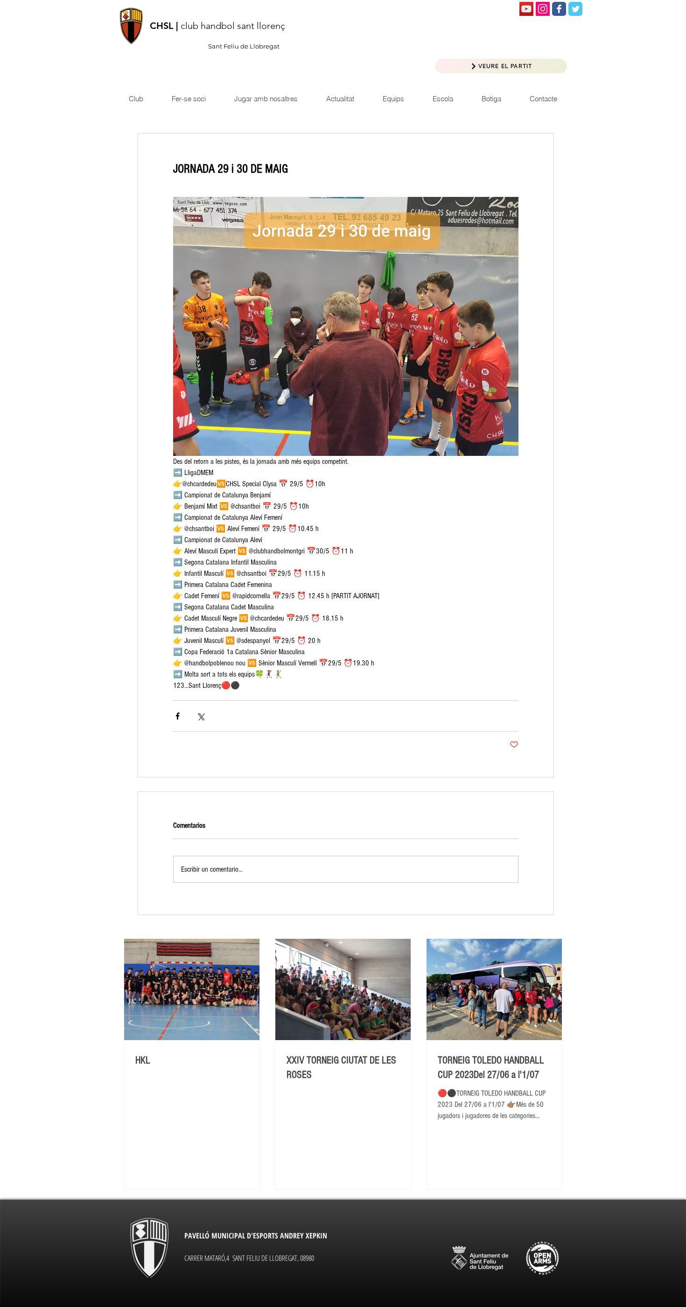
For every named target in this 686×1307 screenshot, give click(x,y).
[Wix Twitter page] (575, 9)
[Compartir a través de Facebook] (177, 716)
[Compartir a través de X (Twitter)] (200, 716)
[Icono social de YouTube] (526, 9)
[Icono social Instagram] (543, 9)
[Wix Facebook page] (559, 9)
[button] (340, 98)
